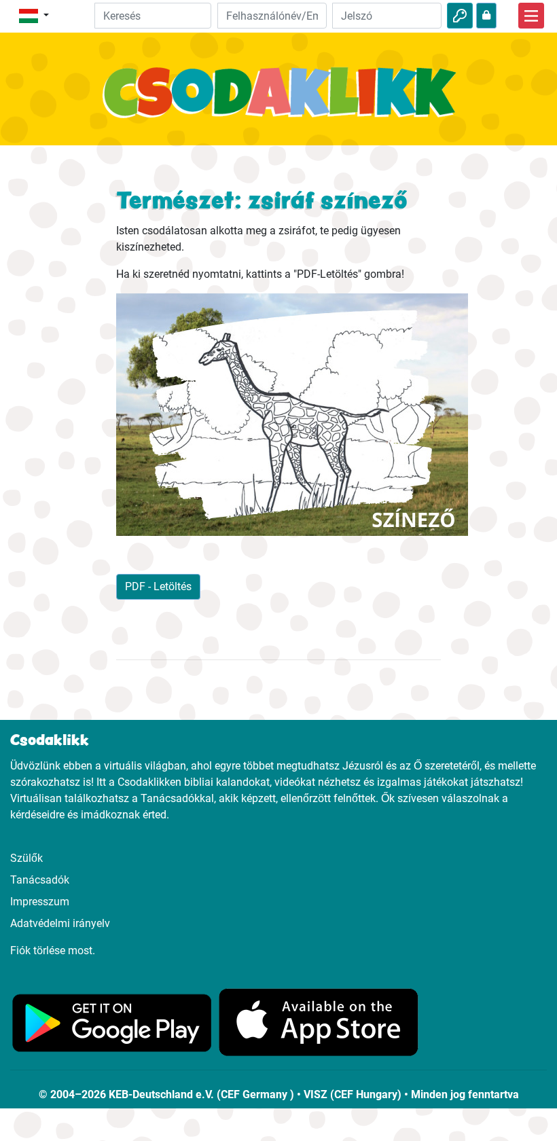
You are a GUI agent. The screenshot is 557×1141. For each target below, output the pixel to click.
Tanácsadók (39, 879)
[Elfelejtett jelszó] (486, 16)
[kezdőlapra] (278, 99)
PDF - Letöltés (158, 586)
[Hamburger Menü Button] (531, 16)
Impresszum (39, 901)
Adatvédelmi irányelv (60, 923)
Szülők (26, 858)
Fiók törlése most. (52, 950)
